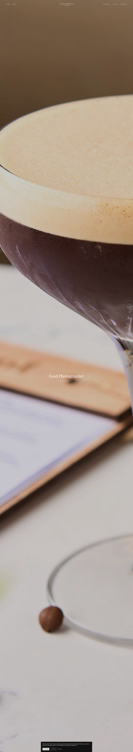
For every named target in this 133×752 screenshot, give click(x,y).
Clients (115, 4)
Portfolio (106, 4)
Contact (124, 4)
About (15, 4)
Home (8, 4)
